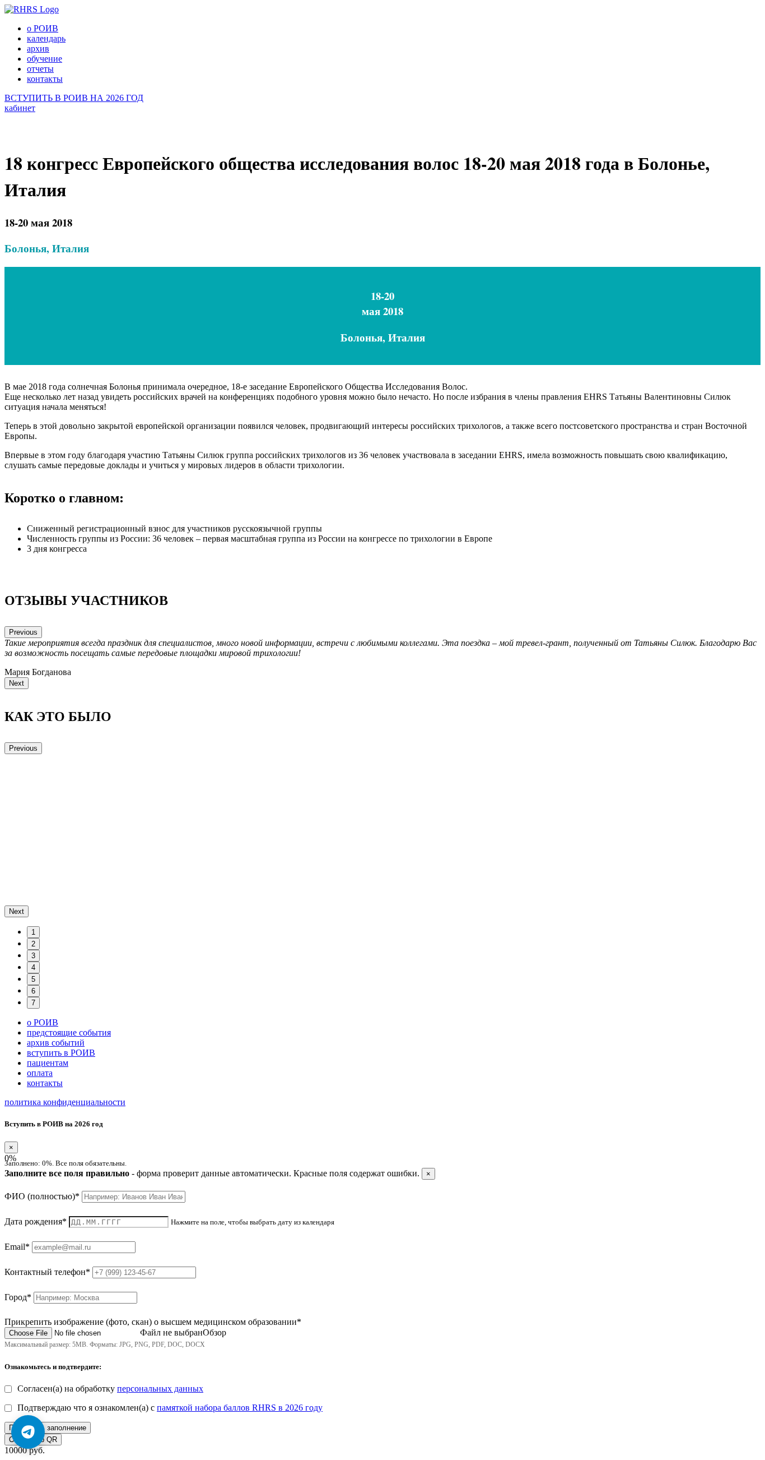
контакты (45, 1083)
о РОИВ (42, 1022)
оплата (40, 1073)
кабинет (19, 108)
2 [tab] (33, 944)
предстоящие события (69, 1032)
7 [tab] (33, 1003)
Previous (23, 632)
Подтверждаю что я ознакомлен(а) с (170, 1407)
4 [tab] (33, 967)
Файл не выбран (171, 1332)
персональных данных (160, 1388)
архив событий (56, 1042)
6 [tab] (33, 991)
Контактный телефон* (47, 1272)
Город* (17, 1297)
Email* (17, 1246)
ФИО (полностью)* (42, 1196)
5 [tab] (33, 979)
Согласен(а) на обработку (110, 1388)
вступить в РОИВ (61, 1052)
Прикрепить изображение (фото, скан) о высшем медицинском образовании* (152, 1322)
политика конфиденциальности (64, 1102)
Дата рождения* (35, 1221)
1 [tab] (33, 932)
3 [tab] (33, 955)
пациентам (47, 1063)
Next (16, 683)
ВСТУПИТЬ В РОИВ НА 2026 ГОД (73, 98)
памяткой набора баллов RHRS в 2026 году (240, 1407)
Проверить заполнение (47, 1428)
